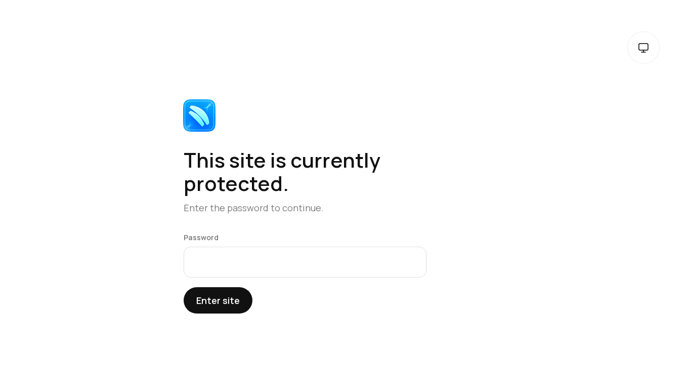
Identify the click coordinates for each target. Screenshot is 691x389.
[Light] (643, 47)
